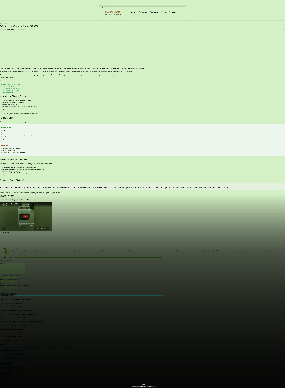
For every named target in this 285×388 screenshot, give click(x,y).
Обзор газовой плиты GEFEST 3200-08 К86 (143, 386)
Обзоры (143, 384)
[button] (185, 18)
